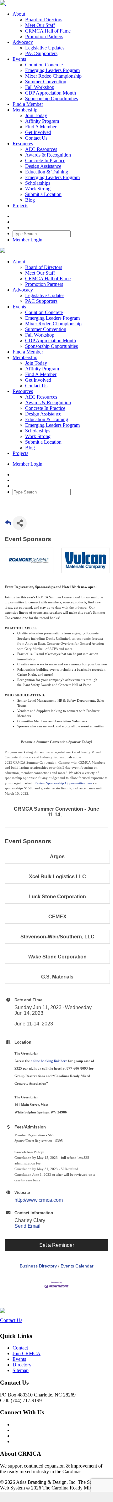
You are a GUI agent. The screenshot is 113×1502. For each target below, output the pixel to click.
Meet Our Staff (40, 25)
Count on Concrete (44, 64)
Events (19, 59)
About (19, 14)
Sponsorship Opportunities (51, 98)
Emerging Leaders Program (52, 70)
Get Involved (38, 132)
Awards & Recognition (48, 154)
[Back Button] (8, 525)
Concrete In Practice (45, 160)
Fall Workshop (39, 87)
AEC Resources (41, 149)
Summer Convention (45, 81)
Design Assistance (43, 166)
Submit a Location (43, 194)
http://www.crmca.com (38, 1200)
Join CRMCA (26, 1353)
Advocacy (23, 42)
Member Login (27, 239)
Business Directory (38, 1266)
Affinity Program (42, 121)
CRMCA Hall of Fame (48, 31)
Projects (20, 205)
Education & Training (46, 171)
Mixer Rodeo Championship (53, 76)
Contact (20, 1347)
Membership (25, 109)
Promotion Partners (44, 36)
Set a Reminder (56, 1245)
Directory (22, 1364)
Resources (23, 143)
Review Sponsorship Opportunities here (63, 783)
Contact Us (36, 138)
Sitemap (21, 1370)
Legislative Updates (44, 47)
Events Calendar (77, 1266)
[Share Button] (20, 523)
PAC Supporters (41, 53)
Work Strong (38, 188)
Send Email (27, 1226)
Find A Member (40, 126)
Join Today (36, 115)
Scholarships (37, 183)
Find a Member (28, 104)
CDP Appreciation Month (50, 92)
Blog (30, 200)
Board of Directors (43, 19)
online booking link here (49, 1061)
